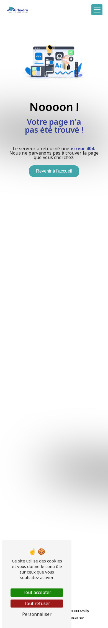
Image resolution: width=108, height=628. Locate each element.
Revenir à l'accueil (54, 171)
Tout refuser (37, 603)
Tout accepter (37, 592)
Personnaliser (37, 614)
